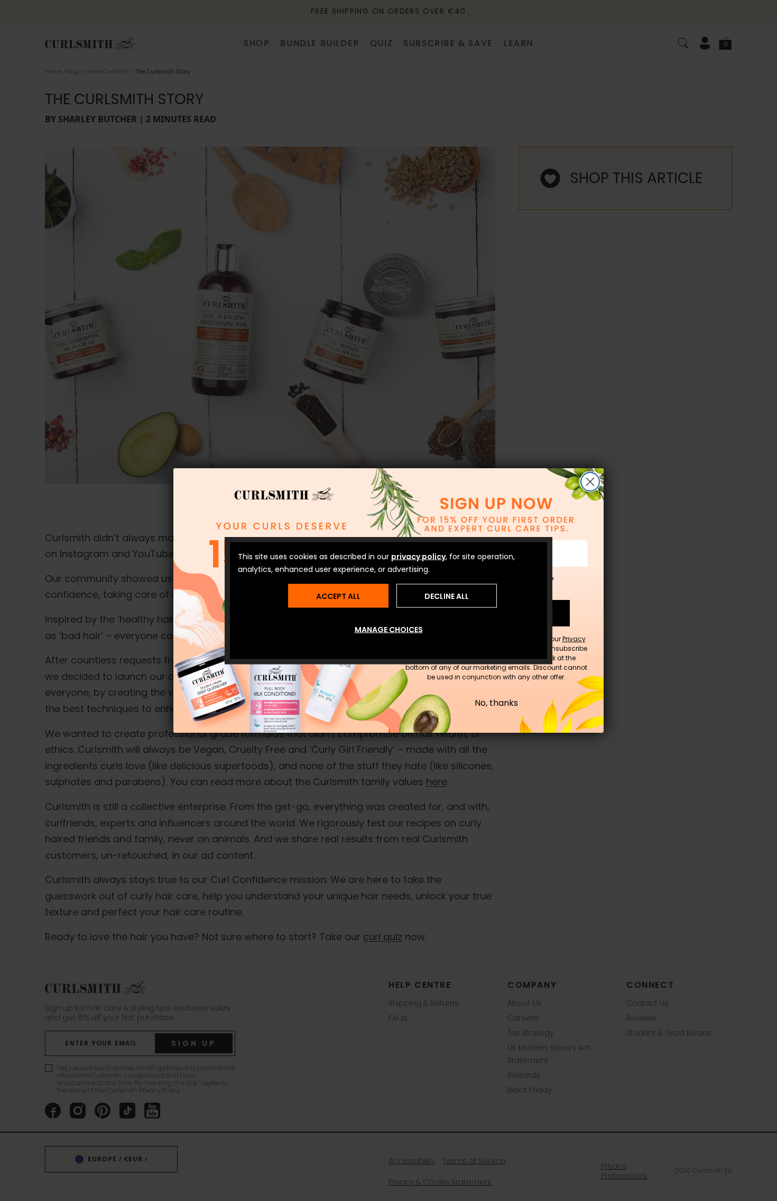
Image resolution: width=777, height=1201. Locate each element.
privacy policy (418, 556)
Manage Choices (389, 629)
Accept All (338, 595)
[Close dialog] (590, 481)
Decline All (446, 595)
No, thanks (496, 703)
